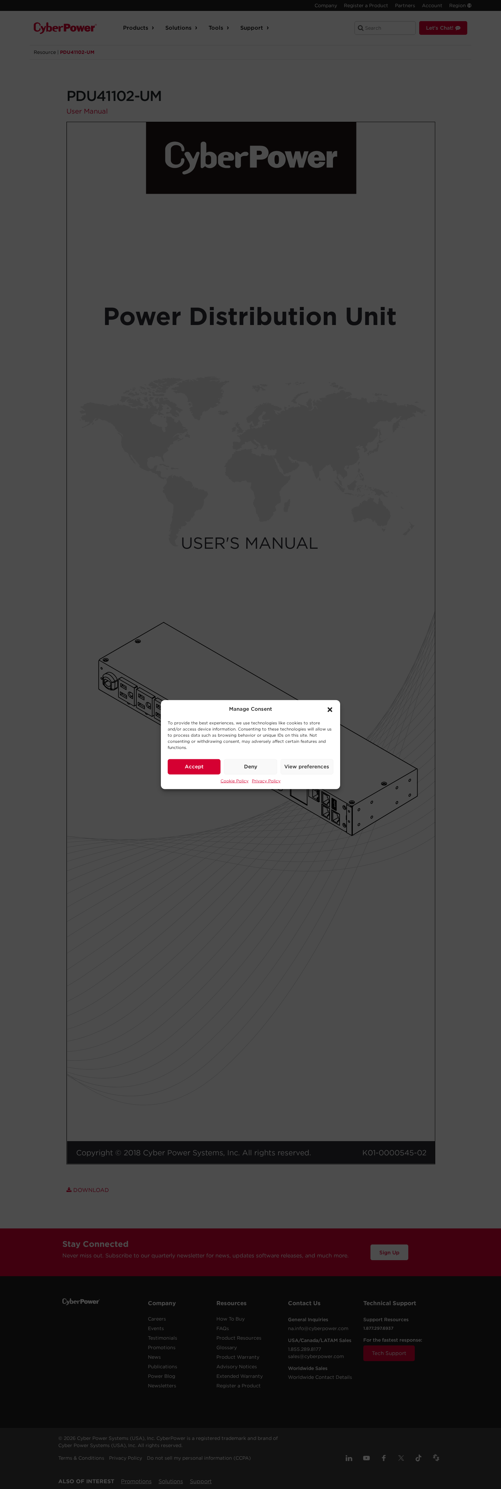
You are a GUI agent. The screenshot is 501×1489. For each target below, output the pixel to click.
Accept (194, 767)
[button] (330, 709)
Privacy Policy (266, 780)
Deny (250, 767)
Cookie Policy (234, 780)
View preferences (306, 767)
